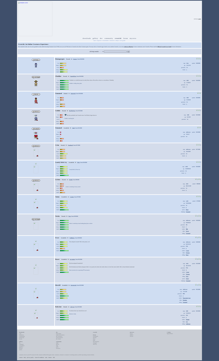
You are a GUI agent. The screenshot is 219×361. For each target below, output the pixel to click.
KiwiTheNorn (72, 110)
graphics (21, 347)
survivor (95, 344)
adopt (117, 40)
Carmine (72, 197)
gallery (95, 38)
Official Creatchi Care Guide (164, 46)
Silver (78, 162)
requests (99, 40)
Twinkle (70, 179)
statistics (112, 40)
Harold (57, 285)
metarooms (21, 337)
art (19, 343)
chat (57, 345)
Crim (57, 145)
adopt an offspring (128, 46)
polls (57, 347)
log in (131, 333)
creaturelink (22, 336)
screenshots (21, 345)
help (94, 340)
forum (125, 38)
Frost (57, 238)
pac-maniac (72, 259)
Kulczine (58, 307)
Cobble (57, 111)
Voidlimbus (72, 238)
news (94, 339)
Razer (187, 209)
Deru (70, 216)
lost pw (131, 336)
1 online (169, 332)
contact (21, 357)
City (187, 321)
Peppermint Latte (187, 298)
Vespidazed (70, 145)
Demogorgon (59, 59)
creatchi (118, 38)
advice (57, 344)
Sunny (57, 197)
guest (199, 19)
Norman (188, 252)
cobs (20, 333)
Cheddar (58, 76)
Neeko (57, 216)
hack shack (58, 333)
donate (50, 357)
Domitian (185, 300)
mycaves (133, 38)
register (131, 335)
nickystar (72, 307)
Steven (187, 231)
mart (95, 40)
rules (46, 357)
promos (21, 348)
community (108, 38)
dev (101, 38)
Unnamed (58, 93)
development (96, 341)
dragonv (75, 59)
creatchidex (105, 40)
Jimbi (73, 128)
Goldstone (188, 324)
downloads (87, 38)
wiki (54, 357)
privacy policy (30, 357)
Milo (187, 229)
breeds (20, 339)
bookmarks (95, 336)
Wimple (187, 319)
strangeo (95, 343)
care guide (122, 40)
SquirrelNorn (73, 76)
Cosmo (187, 250)
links (57, 343)
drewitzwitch (73, 285)
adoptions (21, 335)
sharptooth (73, 93)
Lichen (57, 179)
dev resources (59, 336)
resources (58, 348)
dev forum (58, 339)
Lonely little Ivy (61, 162)
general (94, 337)
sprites (20, 349)
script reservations (60, 335)
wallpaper (21, 344)
